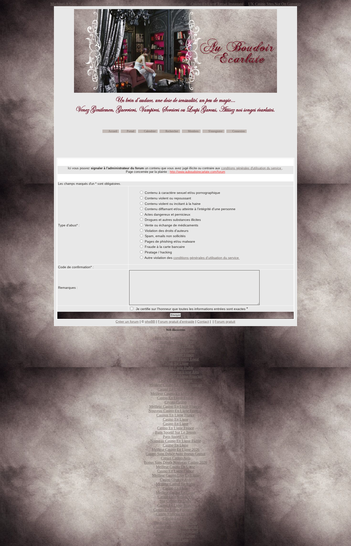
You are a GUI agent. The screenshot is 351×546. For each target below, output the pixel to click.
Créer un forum (127, 321)
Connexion (238, 131)
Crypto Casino (175, 402)
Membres (193, 131)
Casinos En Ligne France (175, 415)
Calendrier (150, 131)
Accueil (112, 131)
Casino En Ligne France (175, 342)
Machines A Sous (63, 4)
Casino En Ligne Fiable (175, 346)
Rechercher (171, 131)
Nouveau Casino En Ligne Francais (175, 411)
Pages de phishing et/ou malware (170, 241)
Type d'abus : (69, 225)
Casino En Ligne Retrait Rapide (105, 4)
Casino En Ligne (175, 363)
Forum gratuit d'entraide (176, 321)
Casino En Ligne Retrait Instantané (217, 4)
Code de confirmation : (76, 267)
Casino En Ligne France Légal (175, 359)
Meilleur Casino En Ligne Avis (175, 372)
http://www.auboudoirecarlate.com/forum (197, 172)
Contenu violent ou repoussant (168, 198)
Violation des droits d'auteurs (166, 231)
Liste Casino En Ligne (175, 381)
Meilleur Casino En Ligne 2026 (175, 450)
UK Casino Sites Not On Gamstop (274, 4)
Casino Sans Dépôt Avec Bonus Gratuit (175, 454)
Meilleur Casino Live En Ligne (175, 475)
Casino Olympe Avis (175, 480)
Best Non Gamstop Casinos (176, 338)
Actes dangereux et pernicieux (167, 214)
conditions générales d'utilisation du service (251, 168)
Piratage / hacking (158, 252)
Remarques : (68, 287)
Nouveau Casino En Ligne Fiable (175, 441)
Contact (203, 321)
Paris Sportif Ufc (175, 437)
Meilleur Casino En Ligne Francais (175, 376)
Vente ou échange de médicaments (171, 225)
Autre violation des (192, 258)
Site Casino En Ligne (176, 501)
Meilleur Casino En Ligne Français (175, 406)
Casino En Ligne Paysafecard (175, 510)
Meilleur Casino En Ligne (175, 351)
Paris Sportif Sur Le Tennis (175, 432)
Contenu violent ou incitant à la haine (173, 204)
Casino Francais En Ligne (175, 514)
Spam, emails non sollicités (165, 236)
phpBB (150, 321)
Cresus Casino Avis (175, 458)
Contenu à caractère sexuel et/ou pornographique (182, 193)
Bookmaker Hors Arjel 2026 (175, 523)
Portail (130, 131)
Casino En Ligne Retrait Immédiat (160, 4)
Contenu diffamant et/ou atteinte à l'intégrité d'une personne (190, 209)
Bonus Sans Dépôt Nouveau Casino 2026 (175, 462)
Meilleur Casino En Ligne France (175, 394)
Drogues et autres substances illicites (173, 220)
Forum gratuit (225, 321)
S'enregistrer (215, 131)
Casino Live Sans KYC (175, 497)
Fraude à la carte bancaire (165, 247)
